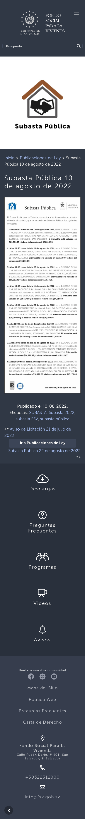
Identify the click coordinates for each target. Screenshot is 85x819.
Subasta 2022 (61, 412)
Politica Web (42, 699)
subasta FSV (27, 418)
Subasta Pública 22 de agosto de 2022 (44, 450)
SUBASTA (38, 412)
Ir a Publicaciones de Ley (42, 443)
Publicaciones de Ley (40, 157)
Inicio (9, 157)
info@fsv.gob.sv (42, 796)
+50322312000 (42, 777)
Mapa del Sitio (42, 687)
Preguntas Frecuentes (42, 710)
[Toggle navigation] (76, 13)
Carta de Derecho (42, 722)
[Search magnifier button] (78, 46)
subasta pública (54, 418)
